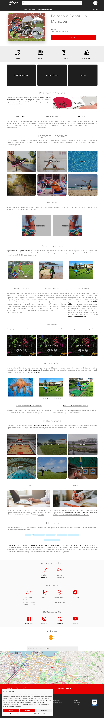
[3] (47, 398)
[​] (75, 104)
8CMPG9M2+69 (75, 600)
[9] (58, 398)
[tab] (36, 648)
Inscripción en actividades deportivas (29, 406)
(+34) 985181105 (63, 688)
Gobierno (76, 700)
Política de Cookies (14, 713)
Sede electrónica (56, 700)
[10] (60, 398)
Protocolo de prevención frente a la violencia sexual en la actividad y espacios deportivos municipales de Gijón (46, 545)
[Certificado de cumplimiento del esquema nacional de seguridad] (95, 702)
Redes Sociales (77, 705)
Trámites (41, 515)
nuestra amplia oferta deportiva (28, 370)
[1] (43, 398)
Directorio (32, 9)
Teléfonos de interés (57, 702)
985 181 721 (44, 577)
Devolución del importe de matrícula (75, 406)
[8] (56, 398)
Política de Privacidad (39, 713)
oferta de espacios (40, 426)
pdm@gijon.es (60, 577)
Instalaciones (86, 59)
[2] (45, 398)
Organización (77, 702)
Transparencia (55, 705)
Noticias (40, 59)
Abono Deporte (21, 116)
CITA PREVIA (73, 38)
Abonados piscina (52, 116)
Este (44, 600)
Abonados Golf (83, 116)
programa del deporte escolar (19, 251)
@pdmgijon (60, 623)
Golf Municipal (64, 59)
